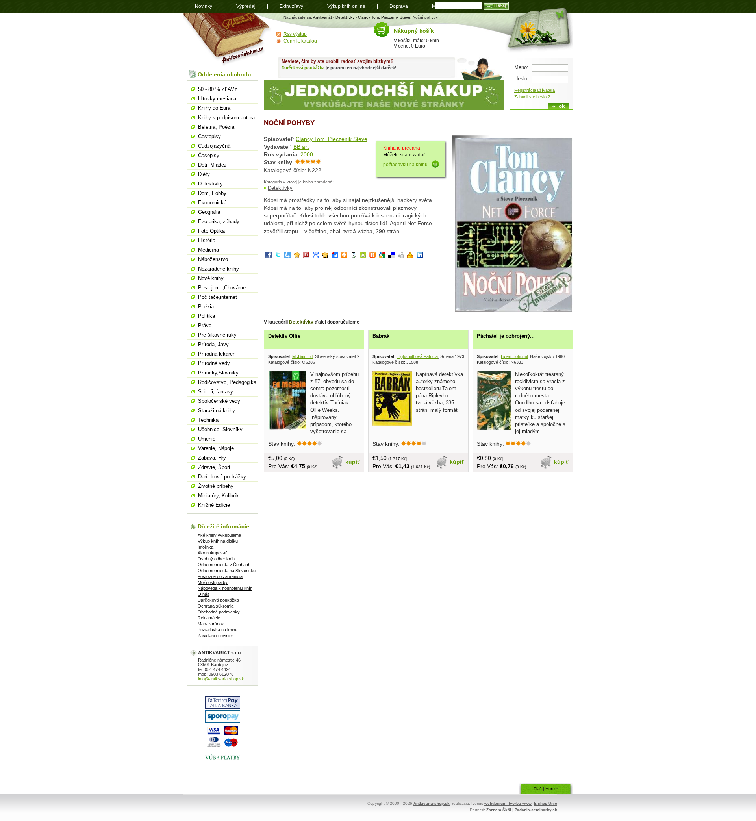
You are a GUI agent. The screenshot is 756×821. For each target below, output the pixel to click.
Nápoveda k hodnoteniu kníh (225, 588)
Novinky (203, 6)
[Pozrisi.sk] (353, 256)
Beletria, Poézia (216, 127)
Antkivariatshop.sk (431, 803)
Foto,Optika (211, 231)
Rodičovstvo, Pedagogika (227, 382)
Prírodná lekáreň (216, 354)
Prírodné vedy (214, 363)
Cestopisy (209, 136)
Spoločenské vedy (219, 401)
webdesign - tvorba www (508, 803)
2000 (306, 154)
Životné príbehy (215, 486)
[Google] (382, 256)
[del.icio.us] (391, 256)
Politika (206, 316)
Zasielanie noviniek (216, 635)
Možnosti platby (213, 582)
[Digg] (401, 256)
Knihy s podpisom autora (226, 117)
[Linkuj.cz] (287, 256)
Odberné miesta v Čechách (224, 564)
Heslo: (521, 79)
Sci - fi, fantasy (215, 392)
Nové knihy (211, 278)
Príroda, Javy (213, 344)
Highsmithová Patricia (417, 356)
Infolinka (205, 547)
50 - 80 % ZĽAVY (218, 89)
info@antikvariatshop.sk (221, 678)
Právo (204, 325)
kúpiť (352, 462)
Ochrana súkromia (215, 606)
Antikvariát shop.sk (227, 39)
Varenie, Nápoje (216, 448)
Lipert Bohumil (514, 356)
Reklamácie (209, 617)
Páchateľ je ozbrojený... (506, 336)
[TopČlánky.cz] (363, 256)
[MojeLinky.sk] (325, 256)
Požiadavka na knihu (217, 629)
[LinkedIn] (420, 256)
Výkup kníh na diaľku (218, 541)
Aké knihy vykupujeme (219, 535)
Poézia (206, 306)
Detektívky (344, 17)
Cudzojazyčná (214, 146)
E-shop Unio (545, 803)
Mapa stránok (211, 623)
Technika (208, 420)
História (206, 240)
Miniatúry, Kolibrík (218, 496)
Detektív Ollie (284, 336)
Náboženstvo (213, 259)
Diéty (204, 174)
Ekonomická (212, 203)
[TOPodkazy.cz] (316, 256)
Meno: (521, 67)
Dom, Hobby (212, 193)
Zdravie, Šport (214, 467)
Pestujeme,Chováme (222, 288)
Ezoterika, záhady (218, 221)
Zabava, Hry (212, 458)
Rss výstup (295, 34)
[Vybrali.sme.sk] (335, 256)
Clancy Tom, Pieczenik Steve (384, 17)
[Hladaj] (496, 6)
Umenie (206, 439)
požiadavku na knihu (405, 164)
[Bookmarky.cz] (306, 256)
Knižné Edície (214, 505)
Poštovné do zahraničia (220, 576)
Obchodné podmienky (219, 612)
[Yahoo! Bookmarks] (410, 256)
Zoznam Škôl (498, 810)
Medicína (208, 250)
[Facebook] (268, 256)
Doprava (398, 6)
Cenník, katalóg (300, 41)
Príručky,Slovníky (218, 373)
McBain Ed (302, 356)
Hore (550, 788)
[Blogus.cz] (372, 256)
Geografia (209, 212)
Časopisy (208, 155)
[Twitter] (278, 256)
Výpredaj (246, 6)
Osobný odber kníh (216, 558)
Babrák (380, 336)
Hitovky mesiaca (217, 99)
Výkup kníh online (346, 6)
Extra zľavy (291, 6)
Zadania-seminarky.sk (536, 810)
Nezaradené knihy (218, 269)
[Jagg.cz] (297, 256)
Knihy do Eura (214, 108)
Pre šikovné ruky (217, 335)
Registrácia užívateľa (534, 90)
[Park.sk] (344, 256)
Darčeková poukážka (303, 67)
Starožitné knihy (216, 410)
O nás (203, 594)
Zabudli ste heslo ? (532, 97)
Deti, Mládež (212, 165)
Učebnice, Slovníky (220, 429)
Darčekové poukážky (222, 477)
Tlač (538, 788)
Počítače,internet (217, 297)
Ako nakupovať (212, 552)
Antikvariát (322, 17)
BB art (301, 147)
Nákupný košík (414, 31)
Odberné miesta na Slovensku (227, 570)
